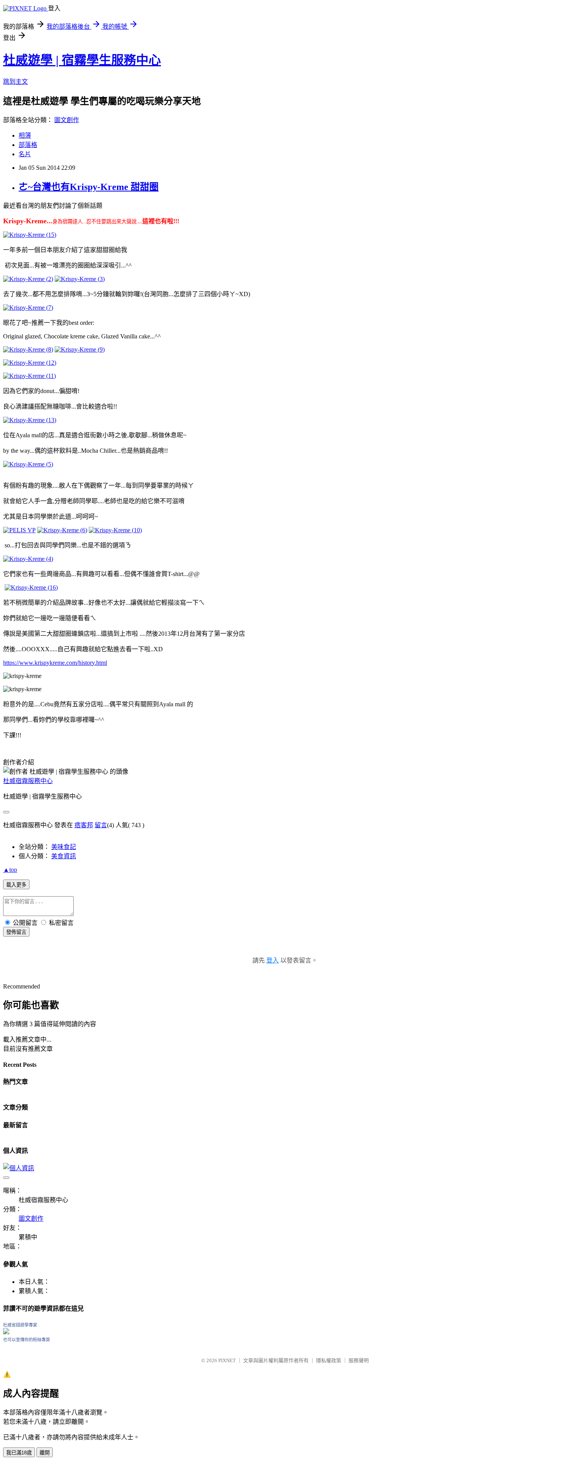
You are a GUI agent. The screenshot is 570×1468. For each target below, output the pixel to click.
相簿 (25, 135)
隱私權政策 (328, 1360)
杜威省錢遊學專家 (20, 1325)
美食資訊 (63, 856)
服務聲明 (359, 1360)
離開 (45, 1453)
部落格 (28, 144)
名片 (25, 154)
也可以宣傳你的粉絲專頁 (26, 1339)
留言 (101, 825)
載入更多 (16, 885)
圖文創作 (66, 120)
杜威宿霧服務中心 (28, 781)
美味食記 (63, 847)
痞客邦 (83, 825)
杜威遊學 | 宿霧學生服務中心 (82, 60)
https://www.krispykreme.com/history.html (55, 662)
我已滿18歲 (19, 1453)
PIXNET (227, 1360)
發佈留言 (16, 932)
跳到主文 (15, 81)
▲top (10, 869)
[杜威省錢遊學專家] (6, 1332)
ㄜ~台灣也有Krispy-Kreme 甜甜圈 (89, 187)
